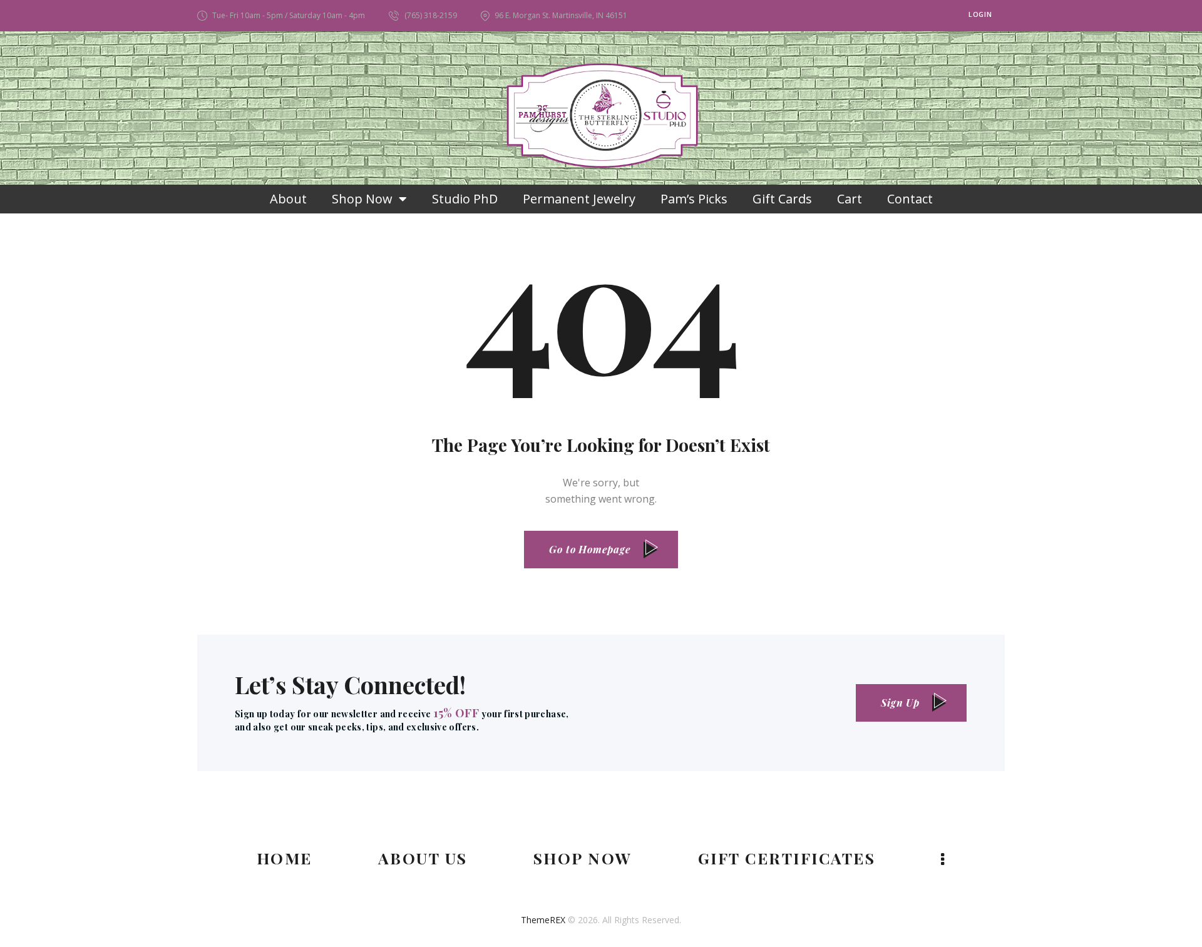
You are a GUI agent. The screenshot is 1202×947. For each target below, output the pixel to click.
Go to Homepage (589, 549)
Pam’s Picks (693, 198)
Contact (910, 198)
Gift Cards (782, 198)
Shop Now (362, 198)
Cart (849, 198)
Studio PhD (465, 198)
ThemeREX (543, 920)
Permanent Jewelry (579, 198)
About (288, 198)
